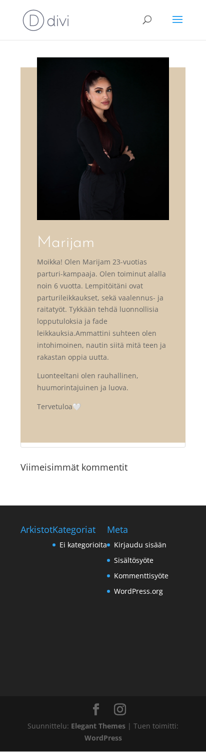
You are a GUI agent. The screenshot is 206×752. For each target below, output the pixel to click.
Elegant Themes (98, 726)
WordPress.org (138, 591)
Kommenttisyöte (141, 575)
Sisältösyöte (134, 560)
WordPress (103, 738)
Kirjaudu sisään (140, 544)
